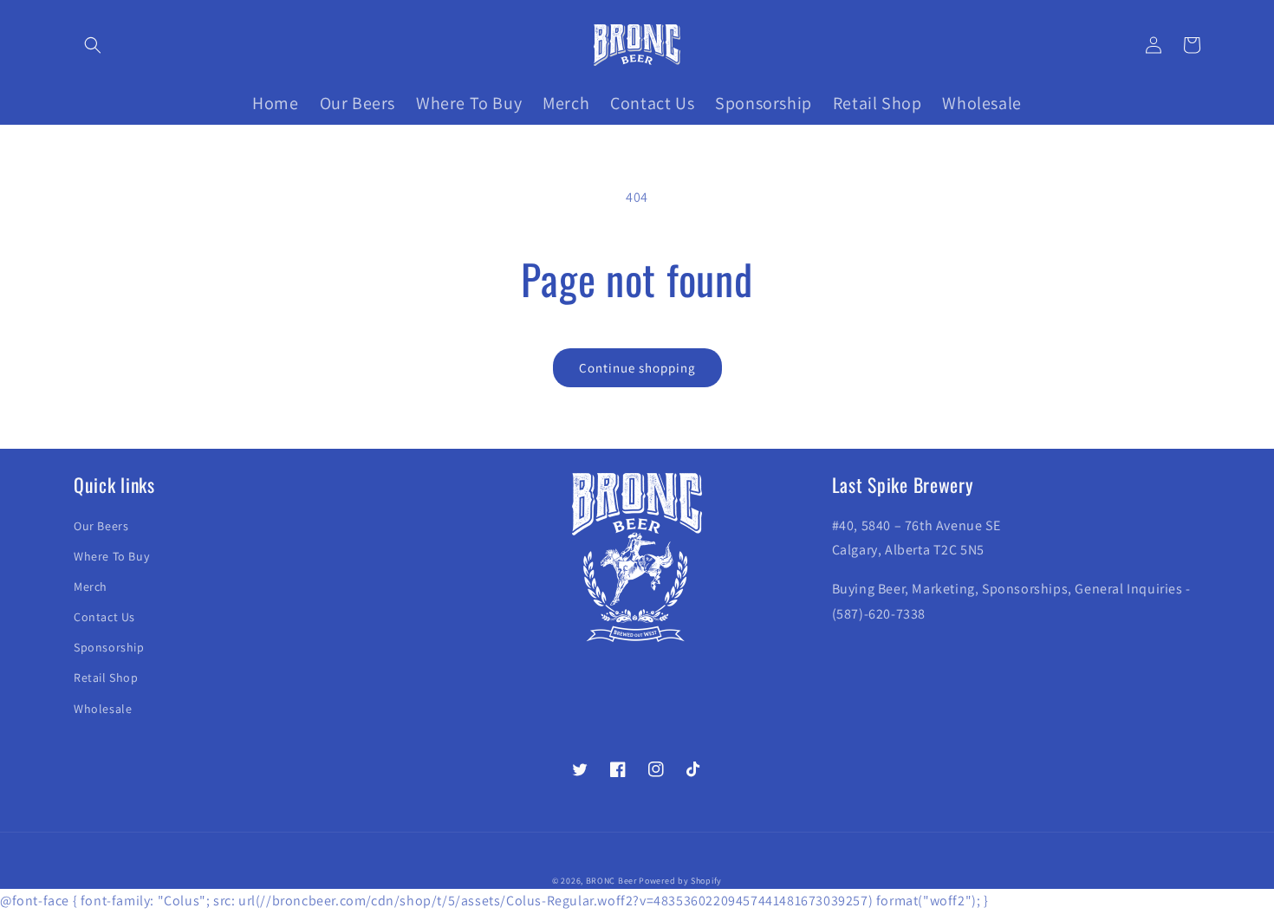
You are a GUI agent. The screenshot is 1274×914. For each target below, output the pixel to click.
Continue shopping (637, 368)
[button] (93, 45)
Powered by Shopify (680, 880)
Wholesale (103, 708)
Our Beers (101, 526)
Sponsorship (109, 647)
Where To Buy (111, 556)
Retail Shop (106, 677)
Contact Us (104, 617)
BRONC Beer (611, 880)
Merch (90, 586)
